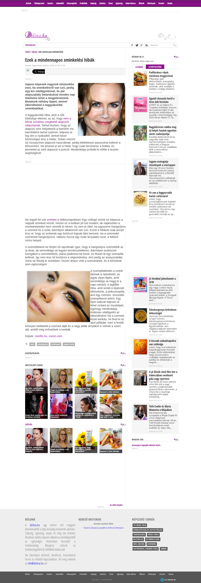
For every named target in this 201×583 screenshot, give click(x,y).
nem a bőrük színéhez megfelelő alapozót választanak (48, 122)
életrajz (138, 539)
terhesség (139, 535)
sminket (52, 219)
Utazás (169, 3)
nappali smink (69, 344)
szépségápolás (43, 344)
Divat (111, 3)
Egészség (119, 3)
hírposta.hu (95, 527)
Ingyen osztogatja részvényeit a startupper (162, 163)
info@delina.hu (36, 563)
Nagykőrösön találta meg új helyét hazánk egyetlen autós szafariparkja (163, 130)
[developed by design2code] (168, 580)
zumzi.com (55, 336)
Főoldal (27, 51)
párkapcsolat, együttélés (147, 530)
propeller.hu (103, 527)
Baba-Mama (131, 3)
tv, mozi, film (139, 525)
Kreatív (161, 3)
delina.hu (35, 525)
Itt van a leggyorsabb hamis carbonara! (160, 194)
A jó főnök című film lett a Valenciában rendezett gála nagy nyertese (163, 375)
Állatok (141, 3)
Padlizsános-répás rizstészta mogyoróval (161, 74)
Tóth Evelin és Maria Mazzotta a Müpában (160, 408)
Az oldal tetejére (116, 505)
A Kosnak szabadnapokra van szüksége (162, 342)
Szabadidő (60, 3)
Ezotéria (102, 3)
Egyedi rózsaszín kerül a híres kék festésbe (161, 100)
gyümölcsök (153, 539)
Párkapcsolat (39, 3)
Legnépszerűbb (155, 66)
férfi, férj (153, 535)
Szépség (93, 3)
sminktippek (55, 344)
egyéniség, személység (145, 549)
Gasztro (50, 3)
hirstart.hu (87, 527)
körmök (151, 544)
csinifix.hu (41, 336)
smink (32, 344)
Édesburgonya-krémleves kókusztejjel (163, 311)
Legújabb (139, 67)
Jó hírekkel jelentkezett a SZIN (162, 280)
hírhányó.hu (119, 527)
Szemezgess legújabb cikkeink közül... (147, 445)
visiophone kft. (107, 579)
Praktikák (83, 3)
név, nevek (139, 544)
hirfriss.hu (111, 527)
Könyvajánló (72, 3)
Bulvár (28, 3)
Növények (151, 3)
